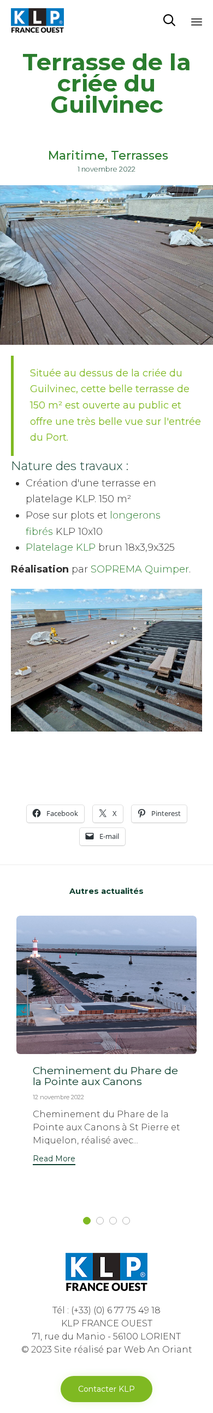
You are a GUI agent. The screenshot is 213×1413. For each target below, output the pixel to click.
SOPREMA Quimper (140, 569)
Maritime (76, 156)
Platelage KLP (61, 547)
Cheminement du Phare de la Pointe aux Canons (105, 1076)
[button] (54, 1160)
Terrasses (139, 156)
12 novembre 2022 (58, 1097)
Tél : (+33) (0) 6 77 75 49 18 (106, 1310)
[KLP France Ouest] (37, 20)
